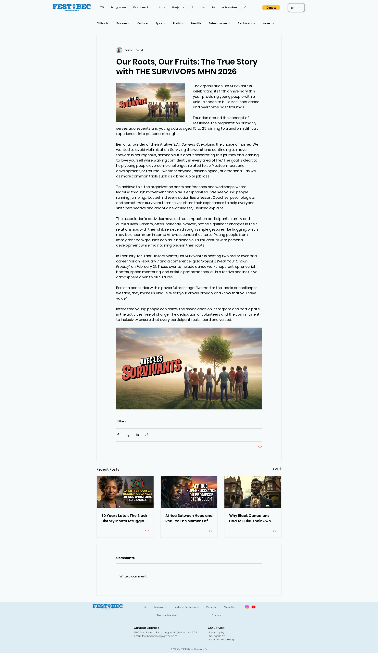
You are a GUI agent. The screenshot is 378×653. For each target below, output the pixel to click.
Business (123, 23)
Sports (160, 23)
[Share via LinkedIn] (137, 435)
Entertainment (219, 23)
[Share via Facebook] (118, 435)
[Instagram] (247, 607)
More (266, 23)
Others (121, 421)
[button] (271, 7)
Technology (246, 23)
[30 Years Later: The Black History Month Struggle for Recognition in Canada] (125, 492)
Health (196, 23)
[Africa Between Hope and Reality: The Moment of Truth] (189, 492)
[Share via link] (147, 435)
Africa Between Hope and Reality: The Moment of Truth (189, 518)
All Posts (102, 23)
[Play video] (189, 368)
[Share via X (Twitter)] (128, 435)
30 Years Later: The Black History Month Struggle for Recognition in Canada (124, 518)
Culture (142, 23)
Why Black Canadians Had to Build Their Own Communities (250, 518)
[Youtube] (253, 607)
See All (277, 469)
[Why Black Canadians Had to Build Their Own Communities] (252, 492)
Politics (178, 23)
